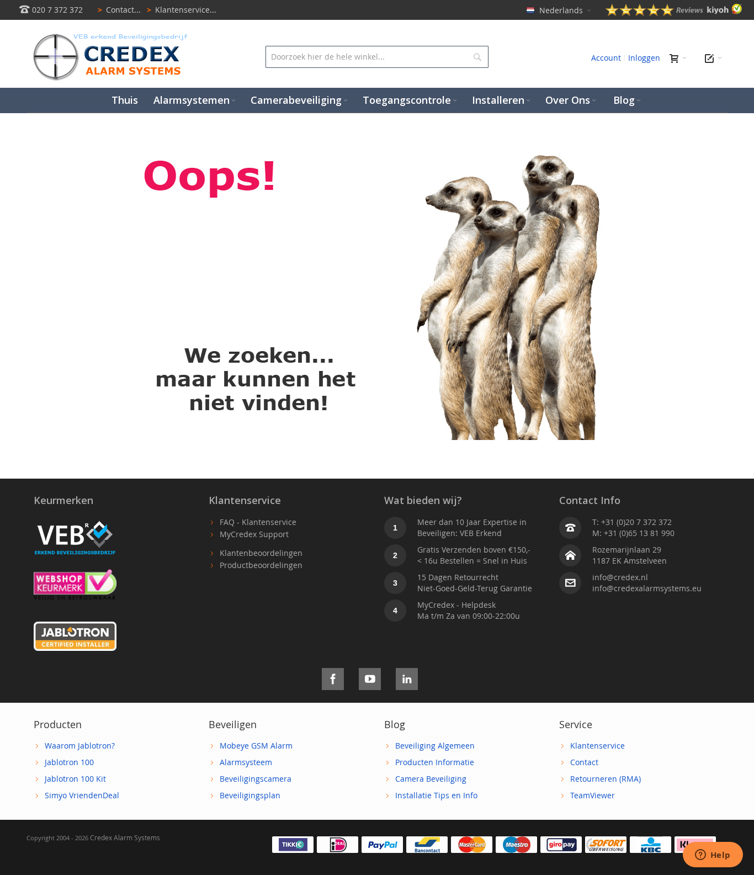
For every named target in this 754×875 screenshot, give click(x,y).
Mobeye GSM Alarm (256, 745)
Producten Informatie (434, 762)
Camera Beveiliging (430, 778)
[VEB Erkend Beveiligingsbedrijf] (75, 522)
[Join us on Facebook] (333, 677)
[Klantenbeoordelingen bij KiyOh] (674, 13)
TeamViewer (592, 795)
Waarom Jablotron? (80, 745)
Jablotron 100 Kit (75, 778)
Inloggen (644, 57)
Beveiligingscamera (255, 778)
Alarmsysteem (246, 762)
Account (606, 57)
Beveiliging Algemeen (435, 745)
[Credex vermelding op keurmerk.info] (75, 574)
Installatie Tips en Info (436, 795)
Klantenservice (597, 745)
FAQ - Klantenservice (258, 522)
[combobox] (377, 57)
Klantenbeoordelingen (261, 553)
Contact (584, 762)
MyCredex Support (254, 534)
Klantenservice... (181, 9)
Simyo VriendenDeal (82, 795)
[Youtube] (370, 677)
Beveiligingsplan (250, 795)
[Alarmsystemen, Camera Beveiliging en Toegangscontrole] (109, 36)
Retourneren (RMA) (605, 778)
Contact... (119, 9)
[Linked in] (407, 677)
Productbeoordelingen (261, 565)
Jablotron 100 (69, 762)
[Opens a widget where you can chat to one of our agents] (712, 855)
